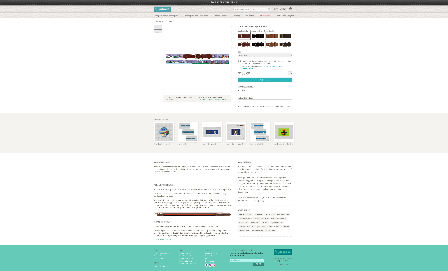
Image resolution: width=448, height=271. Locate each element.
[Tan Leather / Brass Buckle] (272, 36)
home (156, 22)
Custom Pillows (159, 258)
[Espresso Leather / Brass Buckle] (285, 36)
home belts (254, 222)
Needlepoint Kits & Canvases (196, 15)
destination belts (245, 218)
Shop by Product (220, 15)
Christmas (266, 16)
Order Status (209, 261)
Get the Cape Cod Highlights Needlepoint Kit (263, 67)
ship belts (285, 227)
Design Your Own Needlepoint (166, 15)
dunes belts (258, 218)
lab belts (265, 222)
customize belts (283, 214)
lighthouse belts (277, 222)
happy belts (281, 218)
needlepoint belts (166, 22)
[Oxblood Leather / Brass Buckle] (244, 36)
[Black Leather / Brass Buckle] (258, 36)
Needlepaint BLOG (211, 253)
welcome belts (257, 231)
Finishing (236, 15)
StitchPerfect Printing (161, 266)
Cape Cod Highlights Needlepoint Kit (212, 99)
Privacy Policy (283, 264)
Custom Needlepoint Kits (162, 253)
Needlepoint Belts (185, 256)
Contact (283, 9)
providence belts (273, 227)
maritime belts (244, 227)
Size (239, 52)
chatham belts (269, 214)
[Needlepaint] (162, 9)
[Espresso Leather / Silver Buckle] (285, 44)
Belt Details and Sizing (162, 239)
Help (206, 258)
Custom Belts (158, 256)
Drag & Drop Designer (285, 15)
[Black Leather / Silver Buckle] (258, 44)
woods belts (270, 231)
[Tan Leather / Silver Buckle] (272, 44)
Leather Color (256, 31)
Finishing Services (185, 261)
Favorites (250, 15)
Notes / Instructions (245, 98)
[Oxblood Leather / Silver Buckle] (244, 44)
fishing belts (270, 218)
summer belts (244, 231)
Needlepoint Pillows (186, 258)
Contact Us (208, 256)
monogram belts (258, 227)
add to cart (265, 80)
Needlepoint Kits (185, 253)
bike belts (258, 214)
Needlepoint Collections (187, 263)
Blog (276, 9)
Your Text (241, 90)
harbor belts (243, 222)
